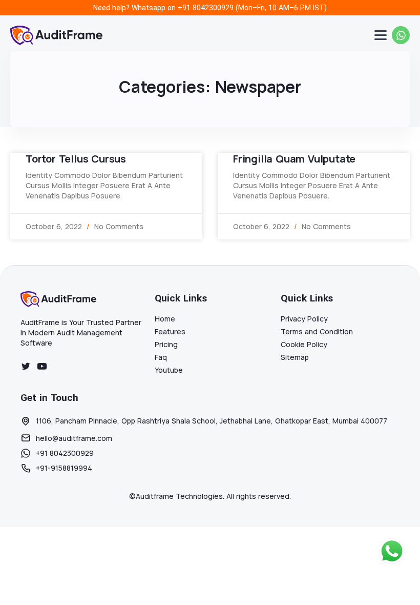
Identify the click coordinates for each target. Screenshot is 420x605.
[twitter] (25, 366)
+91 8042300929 (206, 8)
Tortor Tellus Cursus (76, 159)
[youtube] (42, 366)
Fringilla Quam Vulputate (294, 159)
